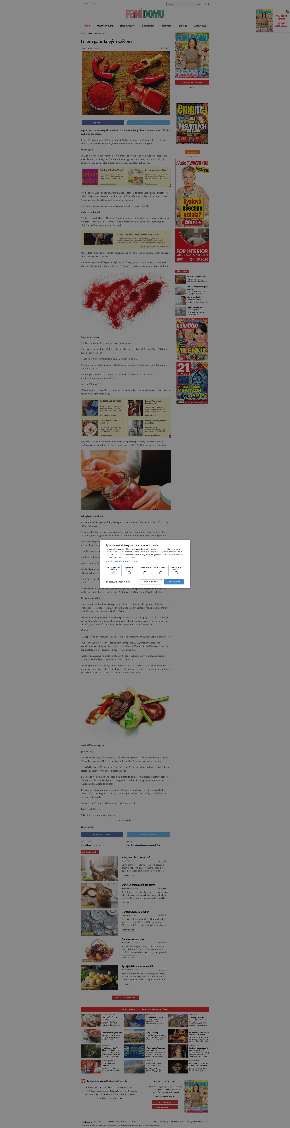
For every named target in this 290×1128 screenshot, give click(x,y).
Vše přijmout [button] (174, 582)
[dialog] (145, 564)
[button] (145, 561)
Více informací (129, 557)
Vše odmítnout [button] (151, 582)
